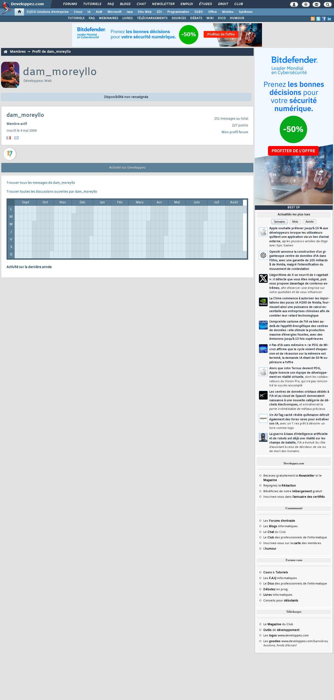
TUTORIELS (76, 18)
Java (130, 12)
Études (205, 4)
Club (238, 4)
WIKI (210, 18)
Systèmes (246, 12)
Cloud (78, 12)
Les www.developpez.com (286, 635)
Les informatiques (280, 526)
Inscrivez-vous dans (294, 497)
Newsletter (163, 4)
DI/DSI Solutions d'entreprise (48, 12)
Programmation (178, 12)
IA (89, 12)
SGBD (198, 12)
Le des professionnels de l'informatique (295, 537)
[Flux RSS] (313, 19)
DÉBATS (196, 18)
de (281, 630)
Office (212, 12)
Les (279, 521)
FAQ (110, 4)
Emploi (186, 4)
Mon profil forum (235, 132)
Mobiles (228, 12)
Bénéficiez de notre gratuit (292, 491)
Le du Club (278, 624)
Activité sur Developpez (127, 168)
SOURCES (179, 18)
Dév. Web (145, 12)
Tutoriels (92, 4)
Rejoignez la (279, 486)
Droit (222, 4)
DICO (222, 18)
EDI (159, 12)
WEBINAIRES (108, 18)
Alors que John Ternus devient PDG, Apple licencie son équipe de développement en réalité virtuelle (299, 377)
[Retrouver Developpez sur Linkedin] (329, 19)
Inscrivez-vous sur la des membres (292, 543)
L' (269, 549)
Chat (141, 4)
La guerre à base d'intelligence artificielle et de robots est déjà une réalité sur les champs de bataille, (298, 442)
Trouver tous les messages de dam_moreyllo (41, 183)
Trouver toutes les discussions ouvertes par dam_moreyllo (52, 192)
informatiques (278, 595)
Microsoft (114, 12)
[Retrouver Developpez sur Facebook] (324, 19)
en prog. (275, 589)
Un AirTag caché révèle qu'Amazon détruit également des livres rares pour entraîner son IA (299, 421)
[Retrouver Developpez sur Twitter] (318, 19)
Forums (69, 4)
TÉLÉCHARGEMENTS (152, 18)
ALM (99, 12)
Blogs (125, 4)
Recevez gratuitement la (289, 476)
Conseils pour (280, 600)
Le (268, 532)
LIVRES (127, 18)
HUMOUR (237, 18)
